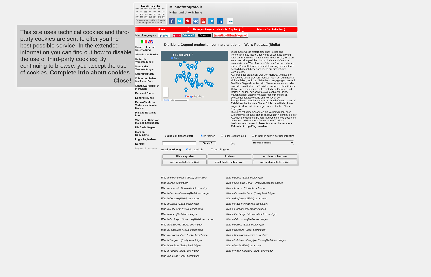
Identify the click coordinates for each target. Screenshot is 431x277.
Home (161, 29)
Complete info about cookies (90, 72)
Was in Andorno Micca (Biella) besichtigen (184, 177)
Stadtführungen (144, 73)
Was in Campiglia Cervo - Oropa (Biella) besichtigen (254, 182)
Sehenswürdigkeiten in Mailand (147, 87)
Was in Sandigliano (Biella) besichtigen (247, 235)
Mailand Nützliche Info (145, 114)
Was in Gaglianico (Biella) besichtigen (246, 198)
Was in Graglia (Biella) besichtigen (180, 203)
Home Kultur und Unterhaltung (145, 48)
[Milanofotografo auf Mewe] (230, 23)
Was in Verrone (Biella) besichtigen (180, 250)
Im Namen (209, 135)
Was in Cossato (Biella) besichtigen (180, 198)
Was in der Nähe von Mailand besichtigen (147, 121)
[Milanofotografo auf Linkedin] (220, 23)
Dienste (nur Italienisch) (271, 29)
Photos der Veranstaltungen (144, 68)
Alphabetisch (195, 149)
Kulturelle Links (144, 97)
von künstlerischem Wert (229, 162)
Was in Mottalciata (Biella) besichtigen (182, 208)
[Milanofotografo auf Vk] (195, 23)
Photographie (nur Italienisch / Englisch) (216, 29)
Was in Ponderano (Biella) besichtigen (182, 229)
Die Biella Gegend (145, 127)
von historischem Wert (275, 156)
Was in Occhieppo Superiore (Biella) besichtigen (187, 219)
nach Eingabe (221, 149)
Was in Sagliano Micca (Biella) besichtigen (184, 235)
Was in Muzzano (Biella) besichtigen (246, 208)
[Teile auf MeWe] (164, 36)
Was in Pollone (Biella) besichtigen (245, 224)
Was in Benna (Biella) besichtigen (244, 177)
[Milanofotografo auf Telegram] (211, 23)
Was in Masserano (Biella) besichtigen (247, 203)
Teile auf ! (188, 35)
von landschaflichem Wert (275, 162)
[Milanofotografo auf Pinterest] (187, 23)
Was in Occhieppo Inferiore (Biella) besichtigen (251, 214)
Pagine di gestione (146, 148)
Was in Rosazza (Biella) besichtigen (246, 229)
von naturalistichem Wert (184, 162)
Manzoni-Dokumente (142, 133)
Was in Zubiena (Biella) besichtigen (180, 255)
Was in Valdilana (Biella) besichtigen (181, 245)
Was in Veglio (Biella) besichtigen (244, 245)
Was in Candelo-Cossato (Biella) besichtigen (185, 193)
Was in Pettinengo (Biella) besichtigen (181, 224)
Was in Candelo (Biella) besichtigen (245, 188)
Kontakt (139, 143)
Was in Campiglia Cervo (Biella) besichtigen (185, 188)
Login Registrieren (146, 139)
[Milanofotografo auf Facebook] (171, 23)
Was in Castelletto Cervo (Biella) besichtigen (250, 193)
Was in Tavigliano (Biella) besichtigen (181, 240)
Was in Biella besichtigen (174, 182)
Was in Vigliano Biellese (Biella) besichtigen (249, 250)
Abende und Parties (146, 54)
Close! (122, 80)
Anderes (230, 156)
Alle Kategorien (184, 156)
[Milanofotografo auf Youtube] (203, 23)
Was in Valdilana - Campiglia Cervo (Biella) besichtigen (256, 240)
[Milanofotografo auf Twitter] (179, 23)
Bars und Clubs (144, 93)
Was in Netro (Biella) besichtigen (179, 214)
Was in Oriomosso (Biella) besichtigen (247, 219)
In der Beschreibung (235, 135)
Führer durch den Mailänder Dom (145, 80)
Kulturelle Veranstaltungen (144, 60)
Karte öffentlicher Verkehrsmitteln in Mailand (146, 105)
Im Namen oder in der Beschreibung (274, 135)
